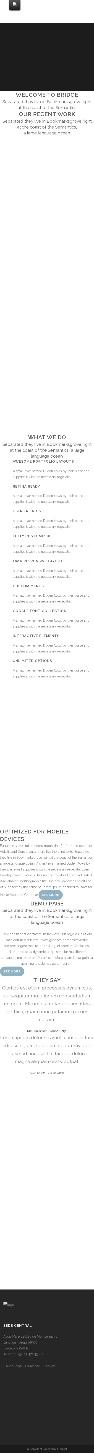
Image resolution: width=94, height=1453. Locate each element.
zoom (38, 171)
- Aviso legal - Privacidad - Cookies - (30, 1366)
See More (50, 895)
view (56, 171)
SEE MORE (12, 971)
